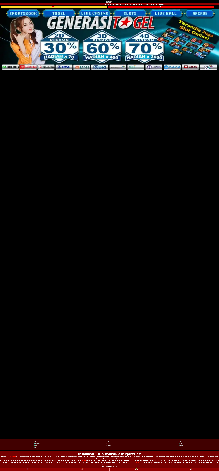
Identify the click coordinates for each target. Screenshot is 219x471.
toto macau (138, 462)
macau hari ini (83, 460)
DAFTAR (53, 6)
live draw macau (13, 456)
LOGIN (161, 6)
